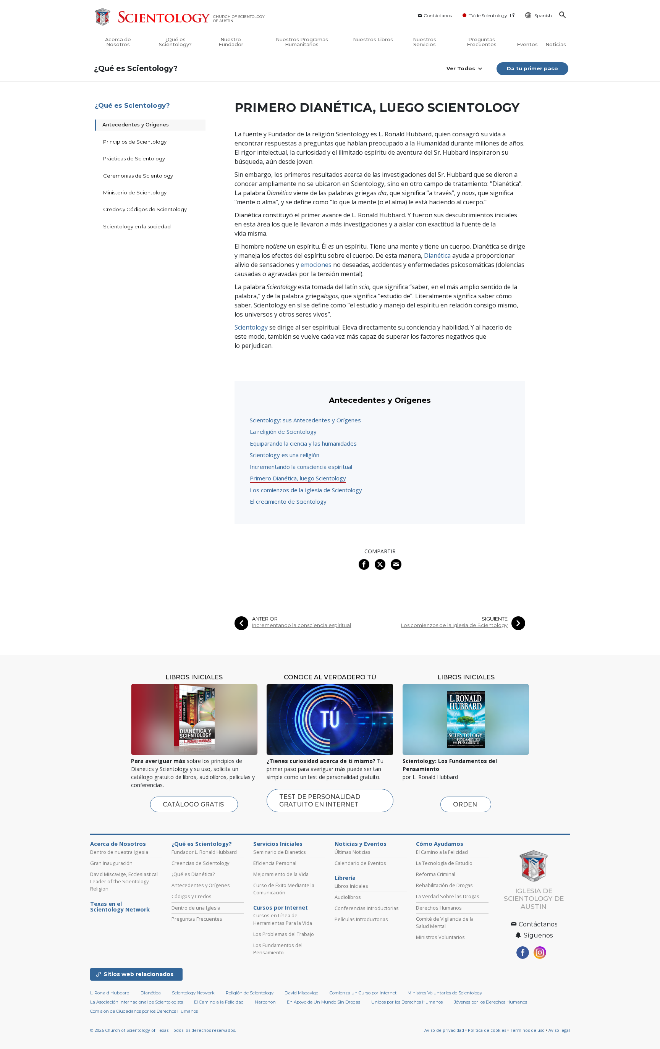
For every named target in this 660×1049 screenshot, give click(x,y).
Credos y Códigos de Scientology (145, 209)
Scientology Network (193, 993)
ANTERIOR (265, 618)
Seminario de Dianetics (279, 852)
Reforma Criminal (435, 874)
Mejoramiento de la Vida (281, 874)
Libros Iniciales (351, 886)
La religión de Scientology (283, 431)
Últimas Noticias (352, 852)
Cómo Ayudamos (439, 844)
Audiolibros (348, 897)
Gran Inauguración (111, 863)
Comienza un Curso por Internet (363, 993)
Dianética (437, 255)
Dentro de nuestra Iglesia (119, 852)
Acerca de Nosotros (118, 42)
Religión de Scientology (249, 993)
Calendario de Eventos (360, 863)
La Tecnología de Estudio (444, 863)
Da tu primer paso (532, 68)
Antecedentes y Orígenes (135, 124)
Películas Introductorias (361, 919)
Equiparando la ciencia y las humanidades (303, 443)
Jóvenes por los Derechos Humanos (490, 1002)
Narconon (265, 1002)
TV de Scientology (488, 15)
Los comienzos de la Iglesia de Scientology (306, 490)
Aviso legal (559, 1030)
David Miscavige (301, 993)
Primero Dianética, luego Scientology (298, 478)
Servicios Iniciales (277, 844)
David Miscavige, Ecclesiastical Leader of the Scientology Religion (124, 881)
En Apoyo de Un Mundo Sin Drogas (323, 1002)
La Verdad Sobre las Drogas (447, 896)
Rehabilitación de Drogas (444, 885)
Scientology (251, 327)
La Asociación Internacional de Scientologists (136, 1002)
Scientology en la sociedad (137, 226)
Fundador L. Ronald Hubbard (204, 852)
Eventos (527, 44)
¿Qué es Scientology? (175, 42)
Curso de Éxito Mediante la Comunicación (283, 889)
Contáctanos (438, 15)
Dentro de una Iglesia (195, 907)
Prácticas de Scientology (134, 158)
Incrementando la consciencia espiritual (301, 466)
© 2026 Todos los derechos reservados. (163, 1030)
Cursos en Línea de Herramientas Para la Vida (282, 919)
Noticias (555, 44)
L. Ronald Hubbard (109, 993)
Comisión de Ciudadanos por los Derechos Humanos (144, 1011)
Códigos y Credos (191, 896)
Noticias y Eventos (361, 844)
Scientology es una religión (284, 455)
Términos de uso (527, 1030)
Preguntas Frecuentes (482, 42)
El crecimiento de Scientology (288, 501)
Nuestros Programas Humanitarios (302, 42)
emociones (315, 264)
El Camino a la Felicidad (442, 852)
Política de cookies (487, 1030)
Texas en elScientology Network (120, 907)
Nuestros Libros (373, 39)
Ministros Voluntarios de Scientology (445, 993)
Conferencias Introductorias (367, 908)
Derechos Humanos (439, 907)
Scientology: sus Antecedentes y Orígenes (305, 420)
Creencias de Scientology (200, 863)
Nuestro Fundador (230, 42)
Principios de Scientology (135, 142)
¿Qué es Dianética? (193, 874)
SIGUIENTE (495, 618)
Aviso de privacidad (444, 1030)
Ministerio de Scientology (135, 192)
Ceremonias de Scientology (138, 176)
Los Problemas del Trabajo (283, 934)
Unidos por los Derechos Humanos (407, 1002)
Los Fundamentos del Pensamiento (277, 949)
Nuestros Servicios (424, 42)
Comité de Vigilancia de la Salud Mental (445, 922)
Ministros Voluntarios (440, 937)
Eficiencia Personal (274, 863)
